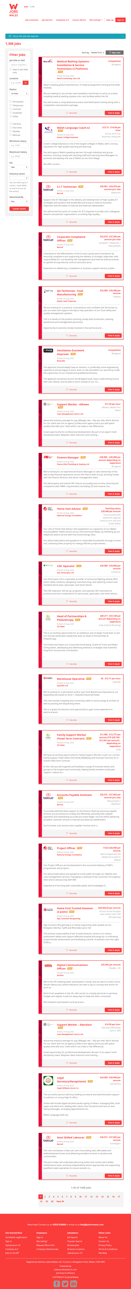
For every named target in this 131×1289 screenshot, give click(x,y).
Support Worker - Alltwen (73, 404)
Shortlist (73, 113)
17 (119, 1196)
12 (91, 1196)
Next (60, 1201)
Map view (115, 52)
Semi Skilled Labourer (71, 1137)
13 (97, 1196)
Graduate (17, 112)
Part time (17, 127)
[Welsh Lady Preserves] (48, 291)
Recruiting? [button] (95, 20)
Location (13, 78)
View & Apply (114, 113)
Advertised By (16, 197)
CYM (32, 6)
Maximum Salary (18, 152)
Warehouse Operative (71, 679)
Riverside (61, 361)
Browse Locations (76, 1249)
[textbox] (11, 178)
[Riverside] (48, 350)
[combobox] (19, 178)
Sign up (110, 20)
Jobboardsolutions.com (65, 1269)
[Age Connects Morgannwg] (48, 909)
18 (41, 1201)
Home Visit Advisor (69, 508)
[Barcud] (48, 188)
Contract (17, 109)
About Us (103, 1237)
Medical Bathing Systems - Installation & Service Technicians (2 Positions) (73, 65)
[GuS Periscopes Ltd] (48, 565)
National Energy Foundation (69, 515)
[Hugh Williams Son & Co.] (48, 1080)
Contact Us (104, 1241)
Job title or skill (17, 60)
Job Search (72, 1237)
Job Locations (31, 20)
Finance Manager (68, 457)
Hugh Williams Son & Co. (68, 1088)
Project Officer (66, 848)
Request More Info (45, 1245)
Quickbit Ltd (62, 685)
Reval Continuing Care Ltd (68, 78)
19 (47, 1201)
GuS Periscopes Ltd (65, 572)
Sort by (85, 52)
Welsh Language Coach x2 (73, 127)
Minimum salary (17, 141)
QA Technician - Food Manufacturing (70, 292)
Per (11, 162)
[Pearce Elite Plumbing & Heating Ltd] (48, 457)
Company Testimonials (47, 1249)
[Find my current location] (26, 83)
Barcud (60, 193)
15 (108, 1196)
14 (102, 1196)
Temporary (18, 105)
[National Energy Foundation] (48, 508)
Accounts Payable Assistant (74, 795)
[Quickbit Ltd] (48, 678)
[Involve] (48, 965)
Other (15, 116)
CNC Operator (66, 566)
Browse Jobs (73, 1245)
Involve (60, 975)
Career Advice (79, 20)
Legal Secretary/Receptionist (72, 1079)
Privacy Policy (105, 1245)
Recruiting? (41, 1241)
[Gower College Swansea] (48, 131)
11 (86, 1196)
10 (80, 1196)
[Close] (122, 36)
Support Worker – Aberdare (74, 1024)
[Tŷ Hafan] (48, 618)
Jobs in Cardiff (12, 1253)
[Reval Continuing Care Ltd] (48, 61)
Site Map (103, 1253)
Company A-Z (62, 20)
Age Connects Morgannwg (68, 918)
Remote (16, 135)
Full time (17, 123)
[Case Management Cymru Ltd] (48, 404)
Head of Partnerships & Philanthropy (71, 618)
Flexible (16, 131)
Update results (19, 208)
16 (113, 1196)
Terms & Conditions (108, 1249)
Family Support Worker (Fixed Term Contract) (71, 736)
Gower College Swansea (67, 137)
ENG (26, 6)
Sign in (120, 20)
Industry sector (17, 173)
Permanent (18, 101)
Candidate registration (16, 1237)
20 (52, 1201)
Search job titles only (20, 71)
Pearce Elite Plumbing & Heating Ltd (73, 464)
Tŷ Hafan (61, 626)
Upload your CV (12, 1245)
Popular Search (74, 1241)
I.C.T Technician (67, 186)
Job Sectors (47, 20)
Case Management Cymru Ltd (70, 414)
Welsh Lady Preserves (66, 301)
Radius (13, 89)
